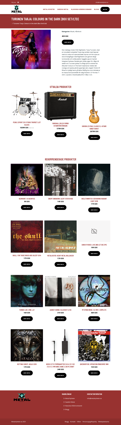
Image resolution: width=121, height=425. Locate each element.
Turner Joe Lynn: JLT (27, 310)
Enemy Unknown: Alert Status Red (60, 199)
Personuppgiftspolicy (90, 422)
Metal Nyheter (49, 9)
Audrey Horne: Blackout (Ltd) (60, 310)
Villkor (79, 422)
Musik (72, 31)
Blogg (96, 9)
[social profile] (18, 2)
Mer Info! (67, 42)
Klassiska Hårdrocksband (81, 9)
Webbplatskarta (103, 422)
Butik (105, 9)
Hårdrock (78, 31)
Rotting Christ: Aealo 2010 (27, 364)
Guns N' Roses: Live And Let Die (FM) (94, 245)
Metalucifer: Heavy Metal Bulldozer (60, 255)
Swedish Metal (62, 9)
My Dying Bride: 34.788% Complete (94, 310)
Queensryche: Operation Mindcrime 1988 (94, 364)
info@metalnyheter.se (102, 2)
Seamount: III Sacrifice (27, 199)
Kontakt (72, 422)
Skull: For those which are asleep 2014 (27, 255)
